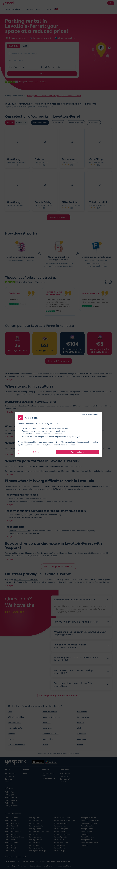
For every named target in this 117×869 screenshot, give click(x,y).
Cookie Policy (41, 444)
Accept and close (77, 452)
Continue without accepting (89, 414)
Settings (36, 452)
